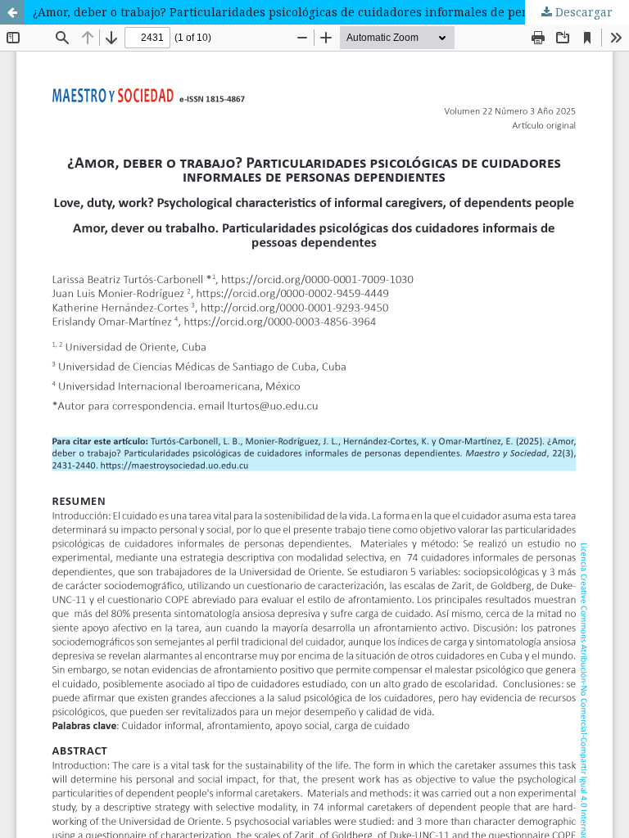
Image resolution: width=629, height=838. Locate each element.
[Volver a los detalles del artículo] (12, 12)
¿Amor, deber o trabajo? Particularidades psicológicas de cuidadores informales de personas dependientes (331, 12)
